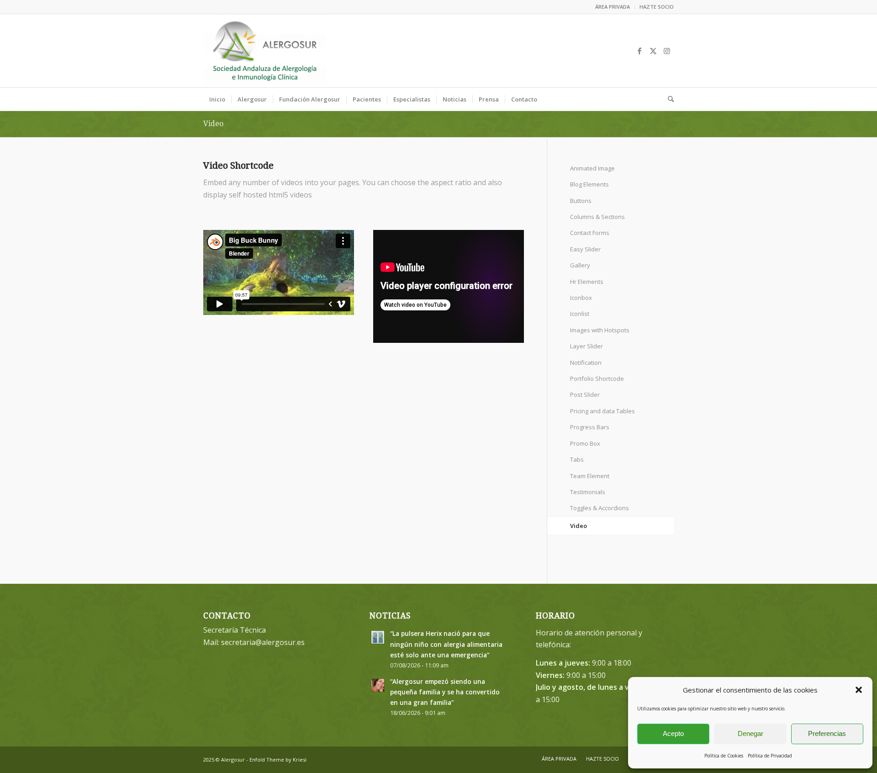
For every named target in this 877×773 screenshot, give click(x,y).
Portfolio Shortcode (597, 378)
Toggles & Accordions (599, 508)
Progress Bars (589, 427)
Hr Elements (586, 281)
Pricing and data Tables (602, 411)
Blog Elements (589, 184)
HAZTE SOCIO (656, 6)
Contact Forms (589, 233)
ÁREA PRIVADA (612, 6)
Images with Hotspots (599, 330)
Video (213, 123)
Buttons (581, 201)
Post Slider (585, 394)
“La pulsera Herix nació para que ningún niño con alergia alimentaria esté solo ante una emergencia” (446, 644)
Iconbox (581, 297)
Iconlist (579, 313)
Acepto (673, 733)
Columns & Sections (597, 217)
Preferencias (827, 733)
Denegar (750, 733)
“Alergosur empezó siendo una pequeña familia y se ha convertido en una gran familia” (445, 692)
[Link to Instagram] (667, 51)
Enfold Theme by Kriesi (277, 759)
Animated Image (592, 168)
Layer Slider (586, 346)
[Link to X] (653, 51)
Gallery (580, 265)
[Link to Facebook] (639, 51)
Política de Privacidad (770, 755)
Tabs (577, 459)
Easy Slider (585, 249)
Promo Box (585, 443)
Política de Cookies (723, 755)
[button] (858, 689)
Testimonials (587, 492)
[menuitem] (613, 7)
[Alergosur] (265, 50)
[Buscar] (668, 99)
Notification (586, 362)
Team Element (589, 476)
